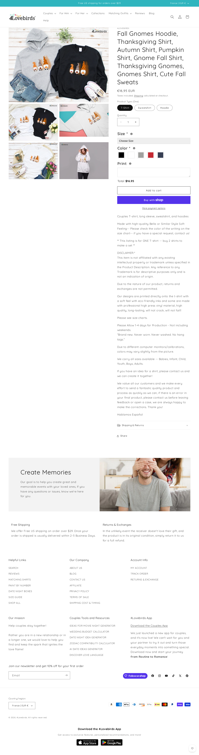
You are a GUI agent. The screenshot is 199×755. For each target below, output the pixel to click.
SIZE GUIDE (15, 597)
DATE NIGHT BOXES (20, 591)
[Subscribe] (66, 675)
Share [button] (123, 435)
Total (126, 181)
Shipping (138, 95)
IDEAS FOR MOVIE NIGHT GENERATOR (92, 625)
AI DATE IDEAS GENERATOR (86, 649)
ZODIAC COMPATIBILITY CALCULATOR (92, 643)
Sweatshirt (144, 107)
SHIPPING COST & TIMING (85, 602)
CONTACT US (77, 579)
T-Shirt (125, 107)
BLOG (73, 573)
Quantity (122, 115)
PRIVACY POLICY (79, 591)
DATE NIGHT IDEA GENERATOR (88, 637)
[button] (49, 13)
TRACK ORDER (139, 573)
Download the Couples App (149, 625)
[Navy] (161, 155)
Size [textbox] (132, 133)
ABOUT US (76, 567)
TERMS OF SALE (79, 597)
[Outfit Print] (130, 163)
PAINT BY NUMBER (20, 585)
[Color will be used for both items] (134, 148)
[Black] (121, 155)
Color (136, 147)
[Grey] (141, 155)
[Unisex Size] (131, 134)
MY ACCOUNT (139, 567)
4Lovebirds (22, 717)
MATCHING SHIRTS (20, 579)
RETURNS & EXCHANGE (144, 579)
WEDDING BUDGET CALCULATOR (89, 631)
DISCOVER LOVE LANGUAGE (87, 654)
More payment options (153, 208)
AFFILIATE (76, 585)
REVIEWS (14, 573)
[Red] (151, 155)
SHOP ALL (14, 602)
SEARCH (13, 567)
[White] (131, 155)
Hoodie (164, 107)
